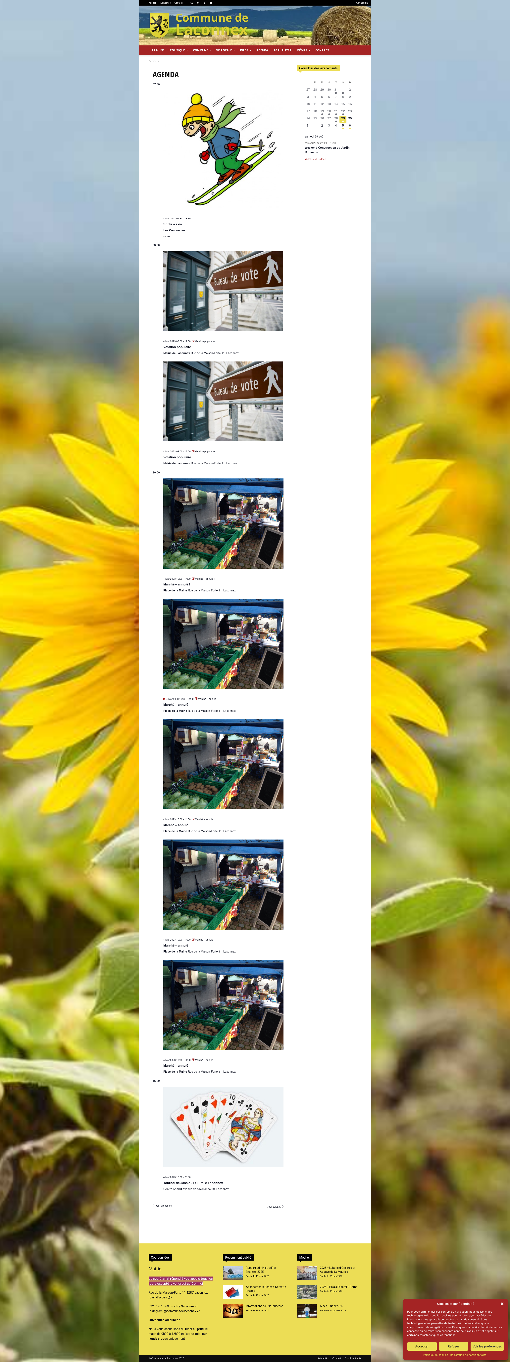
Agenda (262, 50)
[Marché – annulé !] (223, 526)
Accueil (152, 2)
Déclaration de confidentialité (468, 1354)
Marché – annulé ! (176, 584)
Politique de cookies (435, 1354)
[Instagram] (198, 3)
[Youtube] (211, 3)
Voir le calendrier (315, 159)
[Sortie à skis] (223, 152)
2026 (181, 1358)
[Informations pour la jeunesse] (233, 1311)
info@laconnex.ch (186, 1306)
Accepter (422, 1346)
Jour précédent (164, 1205)
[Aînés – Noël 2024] (307, 1311)
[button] (502, 1304)
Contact (178, 2)
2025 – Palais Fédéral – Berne (338, 1286)
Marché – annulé (175, 704)
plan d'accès (158, 1297)
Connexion (362, 2)
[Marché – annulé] (223, 646)
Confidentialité (353, 1358)
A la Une (157, 50)
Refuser (453, 1346)
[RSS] (204, 3)
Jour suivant (273, 1206)
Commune (200, 50)
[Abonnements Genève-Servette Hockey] (233, 1292)
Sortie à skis (172, 224)
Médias (302, 50)
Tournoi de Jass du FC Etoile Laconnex (193, 1182)
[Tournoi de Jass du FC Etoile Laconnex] (223, 1129)
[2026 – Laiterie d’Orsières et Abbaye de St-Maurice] (307, 1273)
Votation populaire (177, 347)
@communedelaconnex (180, 1311)
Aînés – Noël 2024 (331, 1306)
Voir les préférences (487, 1346)
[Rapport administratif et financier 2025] (233, 1273)
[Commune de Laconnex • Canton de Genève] (199, 25)
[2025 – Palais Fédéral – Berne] (307, 1292)
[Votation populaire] (223, 293)
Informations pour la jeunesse (264, 1306)
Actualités (165, 2)
